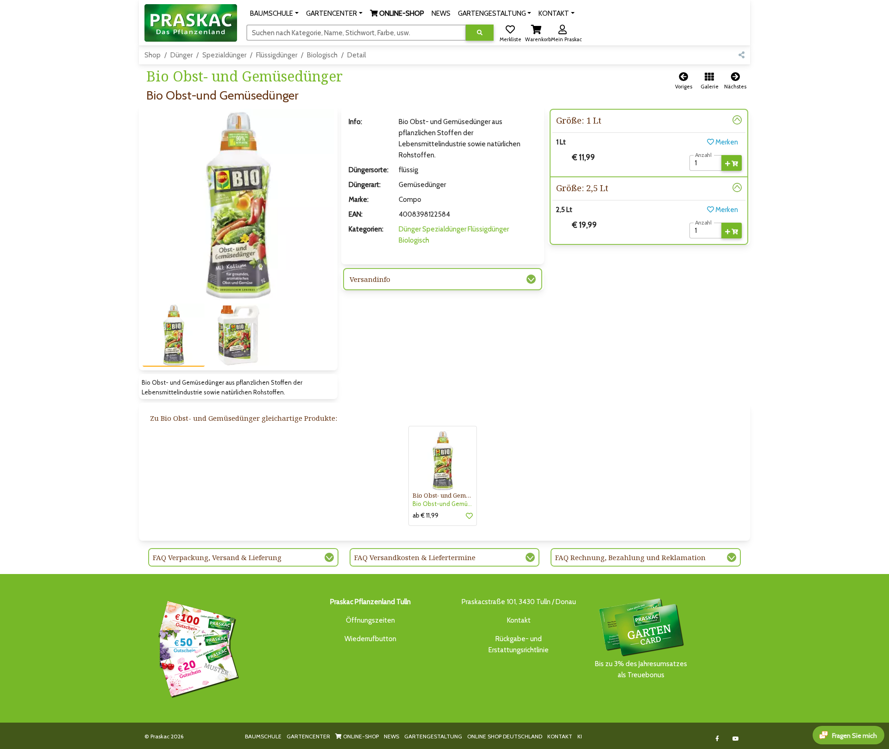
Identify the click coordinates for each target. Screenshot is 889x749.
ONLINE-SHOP (360, 736)
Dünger (181, 55)
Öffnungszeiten (370, 620)
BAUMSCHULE (263, 736)
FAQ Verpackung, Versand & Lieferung (217, 557)
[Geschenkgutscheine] (196, 648)
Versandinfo (370, 279)
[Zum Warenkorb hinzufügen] (731, 163)
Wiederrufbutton (370, 639)
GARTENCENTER (308, 736)
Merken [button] (726, 142)
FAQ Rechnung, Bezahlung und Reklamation (630, 557)
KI (579, 736)
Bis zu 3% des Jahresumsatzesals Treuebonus (641, 669)
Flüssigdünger (276, 55)
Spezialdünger (224, 55)
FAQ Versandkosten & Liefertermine (415, 557)
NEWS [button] (441, 13)
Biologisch (322, 55)
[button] (274, 13)
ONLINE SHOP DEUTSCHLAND (504, 736)
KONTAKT (559, 736)
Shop (152, 55)
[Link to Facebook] (717, 738)
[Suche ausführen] (480, 33)
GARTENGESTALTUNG (433, 736)
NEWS (391, 736)
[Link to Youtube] (736, 738)
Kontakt (519, 620)
